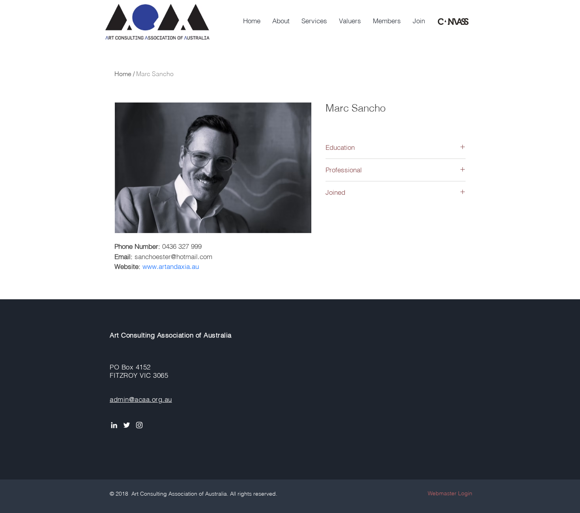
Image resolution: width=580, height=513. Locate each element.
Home (122, 74)
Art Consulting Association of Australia (171, 335)
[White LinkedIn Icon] (114, 425)
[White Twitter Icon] (126, 425)
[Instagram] (139, 425)
